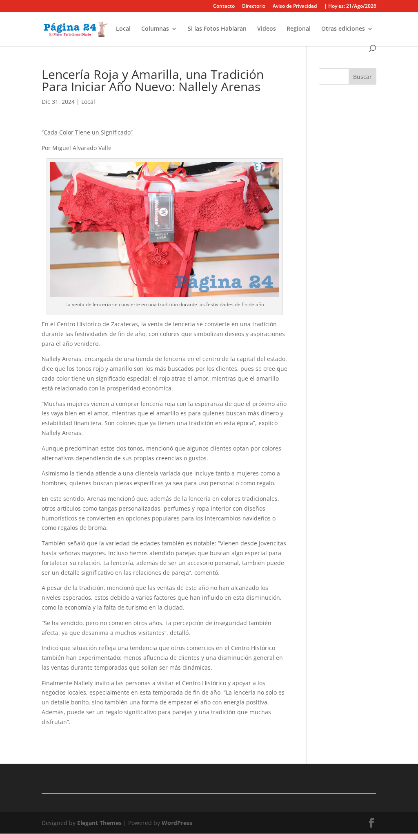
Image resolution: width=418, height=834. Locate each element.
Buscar (362, 77)
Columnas (155, 29)
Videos (266, 29)
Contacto (224, 6)
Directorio (253, 6)
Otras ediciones (343, 29)
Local (123, 29)
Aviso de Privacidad (295, 6)
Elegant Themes (99, 823)
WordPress (177, 823)
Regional (299, 29)
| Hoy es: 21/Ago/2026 (350, 6)
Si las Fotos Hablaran (217, 29)
